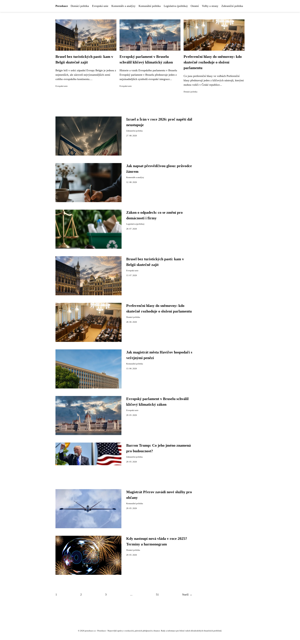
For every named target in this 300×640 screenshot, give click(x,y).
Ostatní (195, 6)
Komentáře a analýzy (123, 6)
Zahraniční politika (232, 6)
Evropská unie (100, 6)
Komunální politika (150, 6)
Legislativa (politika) (176, 6)
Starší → (187, 594)
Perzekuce (61, 6)
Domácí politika (80, 6)
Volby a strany (210, 6)
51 (157, 594)
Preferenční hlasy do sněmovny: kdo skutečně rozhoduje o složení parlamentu (213, 62)
